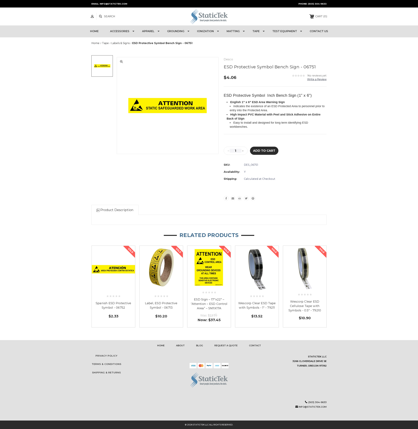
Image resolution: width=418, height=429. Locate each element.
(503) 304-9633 (317, 3)
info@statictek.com (313, 406)
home (161, 345)
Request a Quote (226, 345)
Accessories (119, 31)
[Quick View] (113, 289)
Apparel (148, 31)
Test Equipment (284, 31)
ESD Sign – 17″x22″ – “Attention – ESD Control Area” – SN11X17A (209, 304)
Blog (199, 345)
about (180, 345)
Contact (255, 345)
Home (94, 31)
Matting (233, 31)
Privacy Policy (106, 355)
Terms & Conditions (106, 364)
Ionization (205, 31)
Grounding (175, 31)
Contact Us (319, 31)
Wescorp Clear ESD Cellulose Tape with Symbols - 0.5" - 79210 (305, 306)
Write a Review (317, 79)
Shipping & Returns (106, 372)
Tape (256, 31)
